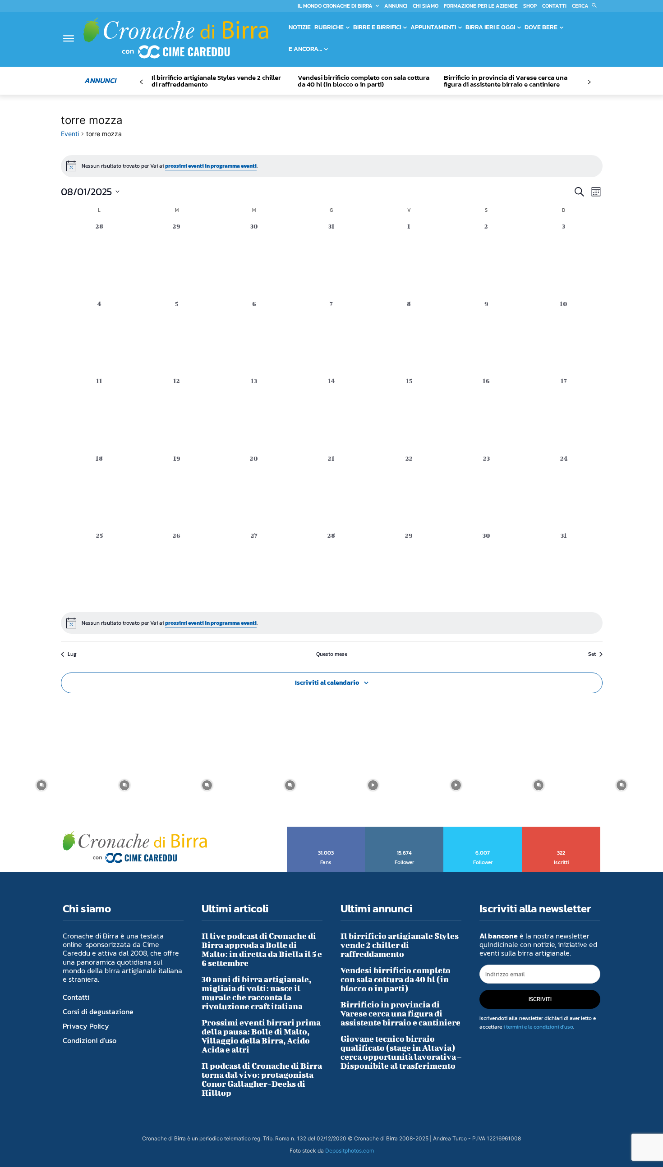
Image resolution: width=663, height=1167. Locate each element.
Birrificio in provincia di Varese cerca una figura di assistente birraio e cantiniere (505, 80)
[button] (586, 6)
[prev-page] (141, 82)
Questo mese (331, 654)
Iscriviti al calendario (327, 682)
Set (592, 654)
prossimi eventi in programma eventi (211, 166)
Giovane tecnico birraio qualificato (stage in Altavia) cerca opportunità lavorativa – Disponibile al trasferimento (401, 1052)
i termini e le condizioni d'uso (538, 1027)
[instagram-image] (41, 785)
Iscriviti (561, 829)
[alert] (332, 166)
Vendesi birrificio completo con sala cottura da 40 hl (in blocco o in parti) (363, 80)
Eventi (70, 133)
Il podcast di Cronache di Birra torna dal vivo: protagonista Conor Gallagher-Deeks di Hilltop (262, 1079)
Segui (404, 829)
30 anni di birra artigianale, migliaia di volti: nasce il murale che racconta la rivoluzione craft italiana (256, 993)
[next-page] (588, 82)
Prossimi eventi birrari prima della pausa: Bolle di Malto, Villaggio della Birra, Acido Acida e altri (261, 1036)
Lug (72, 654)
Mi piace (326, 829)
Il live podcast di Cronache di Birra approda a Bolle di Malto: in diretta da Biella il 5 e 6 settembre (262, 949)
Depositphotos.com (349, 1150)
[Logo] (175, 38)
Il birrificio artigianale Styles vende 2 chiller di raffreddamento (216, 80)
